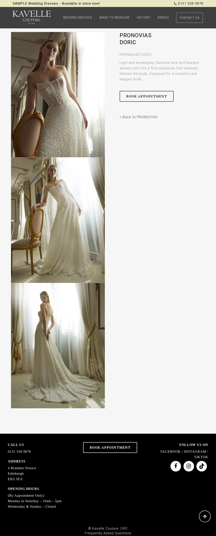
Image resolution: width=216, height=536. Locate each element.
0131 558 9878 (190, 3)
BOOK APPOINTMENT (146, 96)
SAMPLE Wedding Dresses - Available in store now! (56, 3)
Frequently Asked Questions (108, 533)
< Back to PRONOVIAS (138, 117)
